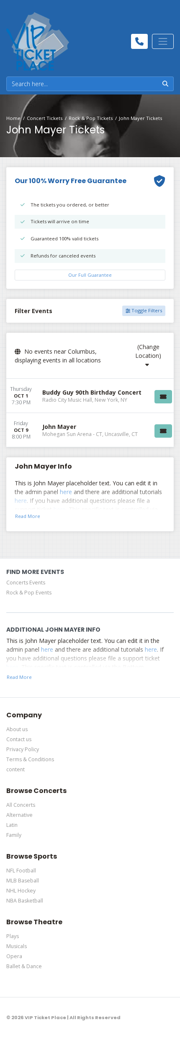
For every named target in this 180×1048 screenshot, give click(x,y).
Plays (12, 936)
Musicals (16, 946)
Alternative (19, 815)
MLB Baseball (22, 880)
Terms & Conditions (30, 759)
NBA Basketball (24, 900)
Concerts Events (25, 582)
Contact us (18, 739)
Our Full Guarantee (90, 275)
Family (13, 835)
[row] (90, 396)
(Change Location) (148, 351)
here (66, 492)
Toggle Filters (146, 310)
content (15, 769)
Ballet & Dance (24, 966)
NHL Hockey (21, 890)
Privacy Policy (22, 749)
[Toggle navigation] (163, 41)
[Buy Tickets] (163, 396)
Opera (14, 956)
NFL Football (21, 870)
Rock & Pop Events (28, 592)
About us (17, 729)
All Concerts (20, 804)
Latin (12, 825)
